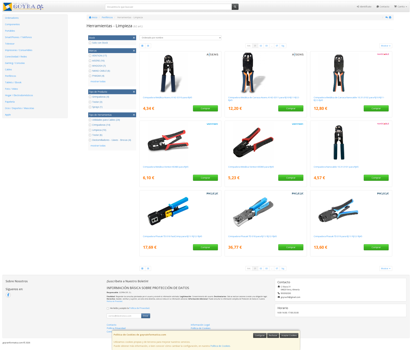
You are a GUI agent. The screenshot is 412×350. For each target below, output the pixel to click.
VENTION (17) (99, 55)
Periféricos (10, 75)
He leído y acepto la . (130, 308)
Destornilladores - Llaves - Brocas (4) (111, 139)
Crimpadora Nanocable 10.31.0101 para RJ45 (336, 166)
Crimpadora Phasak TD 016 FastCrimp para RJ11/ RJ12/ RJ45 (172, 236)
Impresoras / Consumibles (18, 50)
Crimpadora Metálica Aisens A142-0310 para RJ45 (167, 97)
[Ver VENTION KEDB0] (265, 142)
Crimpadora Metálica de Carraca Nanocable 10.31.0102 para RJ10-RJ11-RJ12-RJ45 (349, 99)
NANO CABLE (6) (101, 70)
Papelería (10, 101)
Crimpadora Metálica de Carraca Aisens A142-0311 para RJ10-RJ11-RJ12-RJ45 (264, 99)
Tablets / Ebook (13, 82)
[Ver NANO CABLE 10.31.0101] (351, 142)
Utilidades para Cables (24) (106, 119)
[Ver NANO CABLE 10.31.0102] (351, 73)
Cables (8, 69)
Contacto (384, 6)
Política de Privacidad (114, 301)
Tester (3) (97, 101)
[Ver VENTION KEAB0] (180, 142)
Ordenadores (12, 17)
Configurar (260, 335)
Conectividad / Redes (16, 56)
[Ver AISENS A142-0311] (265, 73)
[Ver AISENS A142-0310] (180, 73)
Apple (8, 114)
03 (266, 45)
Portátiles (10, 30)
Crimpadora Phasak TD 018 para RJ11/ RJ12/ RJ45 (252, 236)
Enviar (145, 315)
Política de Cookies (220, 345)
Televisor (9, 43)
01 (255, 45)
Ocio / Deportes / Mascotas (19, 108)
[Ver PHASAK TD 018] (265, 212)
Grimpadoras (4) (100, 96)
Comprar (205, 108)
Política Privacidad (116, 328)
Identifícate (365, 6)
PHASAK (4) (98, 75)
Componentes (12, 24)
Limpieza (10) (99, 129)
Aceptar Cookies (289, 335)
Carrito (401, 6)
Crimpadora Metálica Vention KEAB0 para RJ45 (165, 166)
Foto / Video (11, 88)
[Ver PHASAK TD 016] (180, 212)
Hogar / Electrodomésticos (19, 95)
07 (277, 45)
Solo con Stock (100, 42)
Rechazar (273, 335)
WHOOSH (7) (99, 65)
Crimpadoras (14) (101, 124)
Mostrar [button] (385, 45)
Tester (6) (97, 134)
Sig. (283, 45)
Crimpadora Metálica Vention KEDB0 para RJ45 (251, 166)
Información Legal (200, 324)
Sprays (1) (97, 106)
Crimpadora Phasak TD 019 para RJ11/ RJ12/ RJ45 (338, 236)
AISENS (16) (98, 60)
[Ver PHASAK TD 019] (351, 212)
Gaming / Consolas (15, 63)
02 (261, 45)
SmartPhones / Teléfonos (18, 37)
